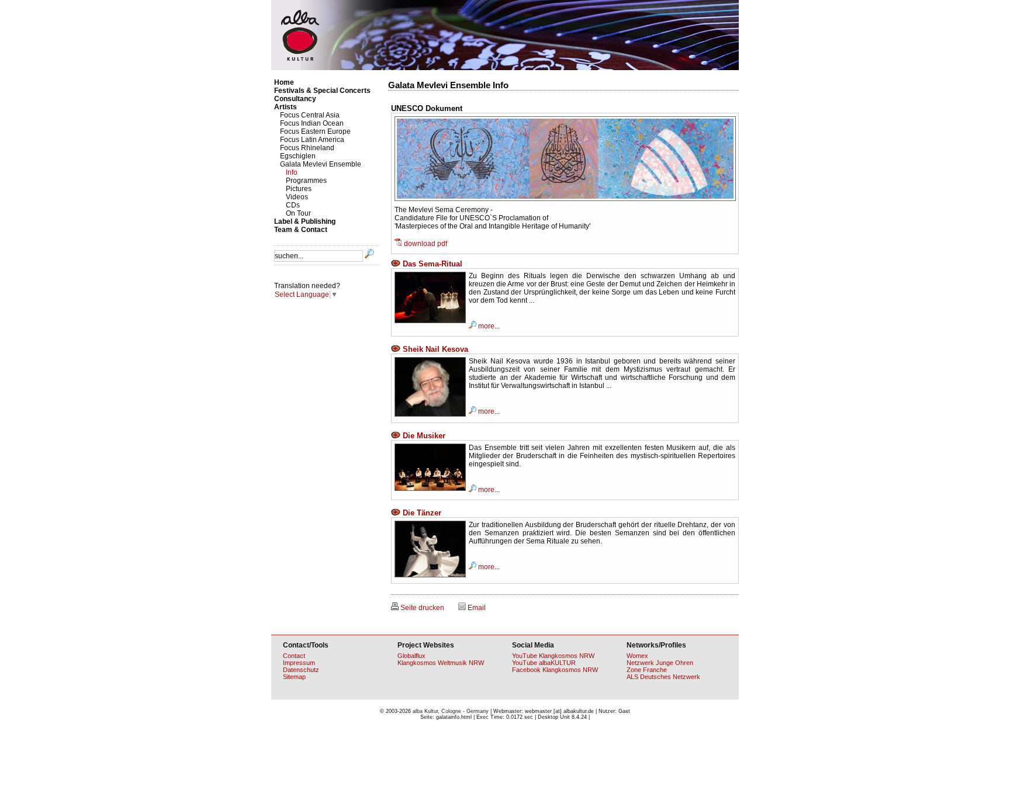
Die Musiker (422, 435)
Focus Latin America (312, 140)
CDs (293, 205)
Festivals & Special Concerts (322, 90)
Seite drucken (421, 608)
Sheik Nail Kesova (434, 349)
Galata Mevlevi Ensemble (320, 164)
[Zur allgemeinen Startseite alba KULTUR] (505, 68)
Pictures (299, 189)
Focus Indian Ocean (312, 123)
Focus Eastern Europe (315, 131)
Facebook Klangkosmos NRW (555, 669)
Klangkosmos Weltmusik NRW (440, 662)
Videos (297, 197)
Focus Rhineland (307, 148)
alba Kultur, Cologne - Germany (451, 711)
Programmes (306, 180)
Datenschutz (301, 669)
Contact (294, 655)
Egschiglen (298, 156)
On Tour (298, 213)
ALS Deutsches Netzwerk (663, 676)
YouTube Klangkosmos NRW (553, 655)
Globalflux (411, 655)
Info (292, 172)
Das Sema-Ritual (431, 263)
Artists (285, 107)
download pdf (424, 244)
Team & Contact (300, 230)
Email (476, 608)
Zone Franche (647, 669)
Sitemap (294, 676)
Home (284, 82)
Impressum (299, 662)
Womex (637, 655)
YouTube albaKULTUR (544, 662)
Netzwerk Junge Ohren (660, 662)
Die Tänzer (420, 512)
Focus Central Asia (310, 115)
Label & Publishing (304, 221)
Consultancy (295, 99)
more (485, 326)
